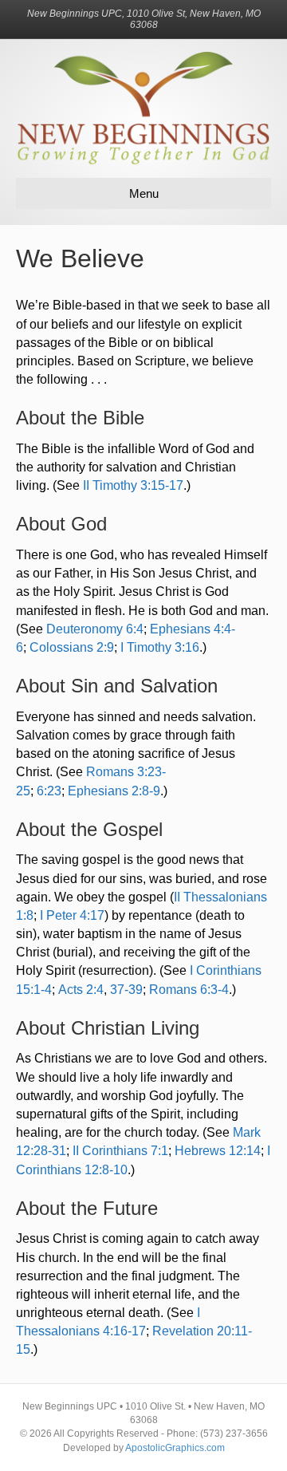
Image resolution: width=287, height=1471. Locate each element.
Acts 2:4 (81, 989)
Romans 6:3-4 (189, 989)
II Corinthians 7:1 (120, 1150)
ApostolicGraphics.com (175, 1447)
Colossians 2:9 (71, 647)
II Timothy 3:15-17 (133, 485)
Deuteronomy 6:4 (95, 629)
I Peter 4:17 (72, 915)
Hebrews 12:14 (218, 1150)
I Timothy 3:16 (159, 647)
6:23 (49, 791)
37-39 (126, 989)
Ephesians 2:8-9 (114, 791)
